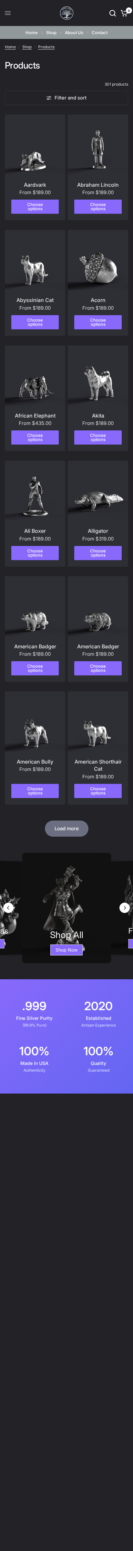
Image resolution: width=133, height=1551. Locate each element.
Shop (51, 32)
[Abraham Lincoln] (98, 145)
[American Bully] (35, 721)
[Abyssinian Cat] (35, 260)
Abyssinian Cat (35, 300)
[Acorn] (98, 260)
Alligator (98, 531)
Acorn (98, 300)
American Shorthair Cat (98, 765)
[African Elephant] (35, 375)
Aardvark (35, 185)
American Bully (35, 761)
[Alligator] (98, 491)
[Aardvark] (35, 145)
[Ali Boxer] (35, 491)
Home (32, 32)
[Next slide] (124, 908)
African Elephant (35, 415)
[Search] (112, 13)
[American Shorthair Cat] (98, 721)
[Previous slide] (8, 908)
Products (46, 46)
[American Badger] (35, 606)
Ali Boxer (35, 531)
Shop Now (66, 950)
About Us (74, 32)
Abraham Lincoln (98, 185)
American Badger (35, 646)
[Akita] (98, 375)
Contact (99, 32)
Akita (98, 415)
